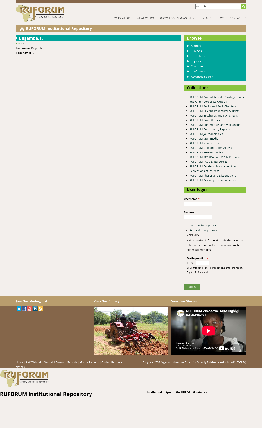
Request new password (204, 230)
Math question (197, 258)
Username (192, 199)
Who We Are (122, 18)
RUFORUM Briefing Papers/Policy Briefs (214, 111)
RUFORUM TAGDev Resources (208, 161)
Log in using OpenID (203, 225)
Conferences (199, 71)
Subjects (196, 51)
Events (206, 18)
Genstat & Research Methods (60, 362)
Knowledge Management (177, 18)
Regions (196, 61)
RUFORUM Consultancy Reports (209, 129)
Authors (196, 45)
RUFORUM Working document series (212, 180)
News (220, 18)
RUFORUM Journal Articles (206, 134)
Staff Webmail (33, 362)
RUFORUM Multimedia (203, 138)
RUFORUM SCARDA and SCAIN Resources (215, 157)
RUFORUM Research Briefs (206, 152)
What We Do (145, 18)
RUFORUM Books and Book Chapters (212, 106)
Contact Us (238, 18)
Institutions (198, 56)
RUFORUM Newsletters (204, 143)
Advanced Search (202, 76)
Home (19, 43)
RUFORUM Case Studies (204, 120)
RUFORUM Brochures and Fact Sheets (213, 115)
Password (191, 212)
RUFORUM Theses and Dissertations (212, 175)
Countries (197, 66)
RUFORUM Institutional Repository (59, 28)
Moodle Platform (89, 362)
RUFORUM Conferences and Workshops (214, 125)
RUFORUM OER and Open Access (210, 148)
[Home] (52, 13)
